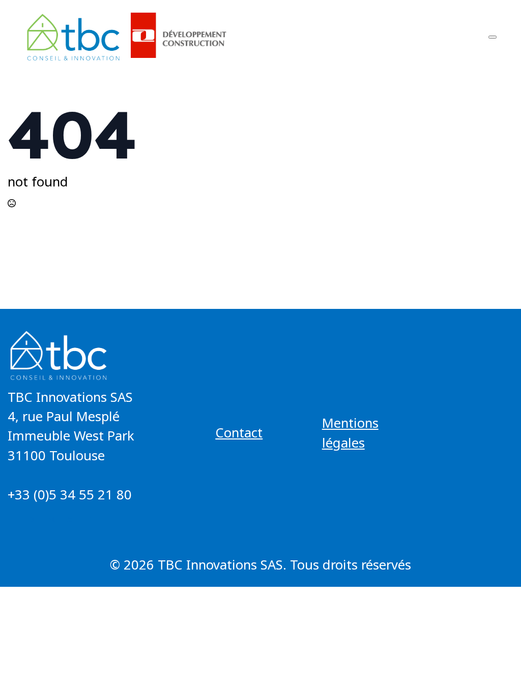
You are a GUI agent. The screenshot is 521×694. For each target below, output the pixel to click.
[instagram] (51, 520)
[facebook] (15, 520)
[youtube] (88, 520)
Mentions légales (350, 432)
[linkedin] (70, 520)
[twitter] (33, 520)
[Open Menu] (492, 37)
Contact (239, 432)
